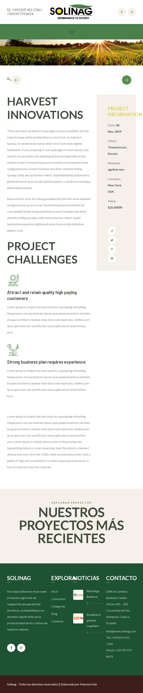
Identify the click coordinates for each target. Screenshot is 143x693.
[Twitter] (112, 240)
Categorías (58, 606)
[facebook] (11, 648)
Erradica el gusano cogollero (94, 620)
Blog (54, 613)
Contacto (57, 621)
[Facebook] (112, 231)
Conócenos (58, 599)
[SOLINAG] (71, 11)
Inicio (54, 591)
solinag (97, 603)
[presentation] (16, 80)
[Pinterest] (112, 249)
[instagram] (21, 648)
